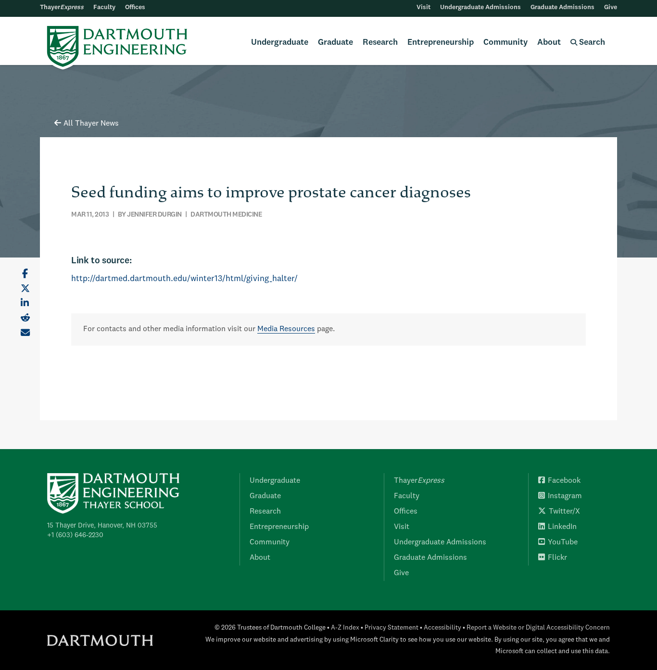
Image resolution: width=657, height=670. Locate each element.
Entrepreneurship (440, 43)
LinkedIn (562, 527)
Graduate (335, 43)
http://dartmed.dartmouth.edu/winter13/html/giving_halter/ (184, 279)
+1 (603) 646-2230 (75, 535)
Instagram (565, 496)
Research (380, 43)
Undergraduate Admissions (480, 7)
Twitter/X (564, 511)
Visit (423, 7)
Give (610, 7)
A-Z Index (345, 628)
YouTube (563, 542)
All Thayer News (91, 124)
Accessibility (442, 628)
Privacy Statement (391, 628)
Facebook (564, 481)
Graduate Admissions (562, 7)
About (549, 43)
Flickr (557, 558)
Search (591, 43)
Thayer (62, 7)
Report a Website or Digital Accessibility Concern (538, 628)
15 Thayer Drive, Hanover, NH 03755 (102, 525)
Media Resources (286, 329)
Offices (135, 7)
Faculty (104, 7)
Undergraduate (279, 43)
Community (505, 43)
